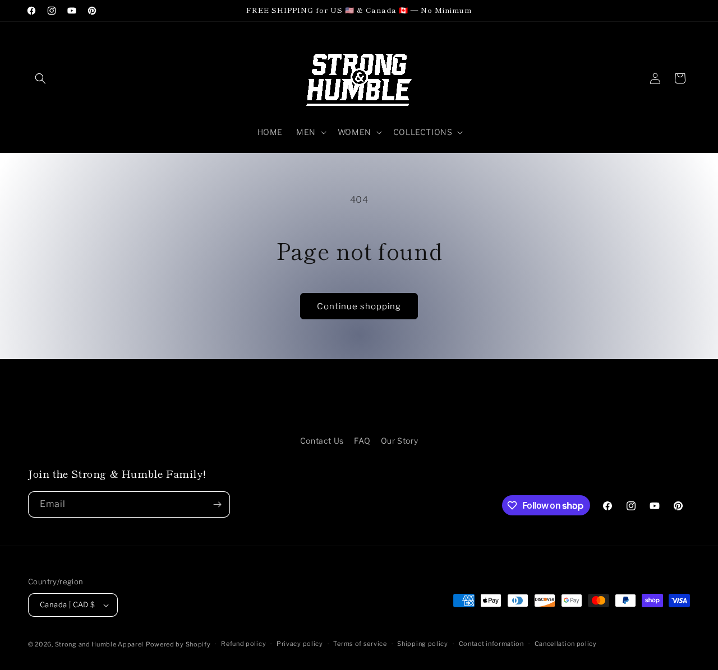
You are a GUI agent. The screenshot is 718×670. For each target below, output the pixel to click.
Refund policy (243, 644)
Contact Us (322, 440)
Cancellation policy (566, 644)
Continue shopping (359, 306)
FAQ (362, 440)
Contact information (491, 644)
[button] (40, 78)
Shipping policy (422, 644)
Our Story (399, 440)
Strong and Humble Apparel (99, 644)
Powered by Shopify (178, 644)
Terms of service (359, 644)
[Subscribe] (217, 504)
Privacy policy (300, 644)
